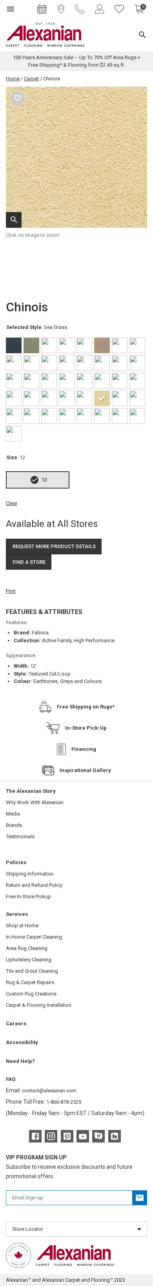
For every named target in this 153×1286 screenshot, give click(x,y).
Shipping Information (30, 874)
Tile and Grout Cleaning (32, 971)
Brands (14, 825)
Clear (11, 503)
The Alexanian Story (31, 791)
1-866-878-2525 (63, 1102)
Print (11, 591)
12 (44, 480)
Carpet (31, 79)
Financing (83, 749)
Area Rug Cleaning (26, 948)
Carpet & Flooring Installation (38, 1005)
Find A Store (29, 562)
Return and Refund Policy (34, 885)
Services (17, 914)
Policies (16, 862)
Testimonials (20, 836)
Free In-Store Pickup (28, 896)
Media (13, 814)
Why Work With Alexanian (35, 802)
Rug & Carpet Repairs (30, 982)
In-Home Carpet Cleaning (34, 937)
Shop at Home (22, 925)
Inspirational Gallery (85, 770)
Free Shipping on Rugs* (86, 707)
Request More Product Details (54, 546)
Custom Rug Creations (31, 994)
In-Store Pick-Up (86, 728)
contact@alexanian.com (49, 1090)
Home (13, 79)
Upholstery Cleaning (28, 960)
